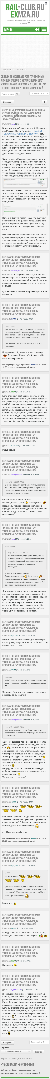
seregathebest (16, 474)
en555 (13, 802)
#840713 (7, 319)
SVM (13, 670)
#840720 (7, 446)
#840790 (7, 990)
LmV (13, 392)
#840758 (7, 670)
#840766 (7, 802)
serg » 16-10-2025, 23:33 (14, 482)
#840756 (7, 635)
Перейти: (5, 1047)
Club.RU (25, 7)
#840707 (7, 124)
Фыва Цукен (16, 270)
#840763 (7, 719)
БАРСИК (14, 446)
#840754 (7, 539)
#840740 (7, 474)
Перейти (38, 1052)
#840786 (7, 961)
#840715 (7, 392)
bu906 (13, 319)
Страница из (37, 93)
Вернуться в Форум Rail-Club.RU (16, 1058)
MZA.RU (25, 14)
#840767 (7, 865)
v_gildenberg (16, 990)
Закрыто (8, 102)
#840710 (7, 270)
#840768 (7, 928)
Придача (14, 635)
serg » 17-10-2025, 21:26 (14, 727)
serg (13, 124)
